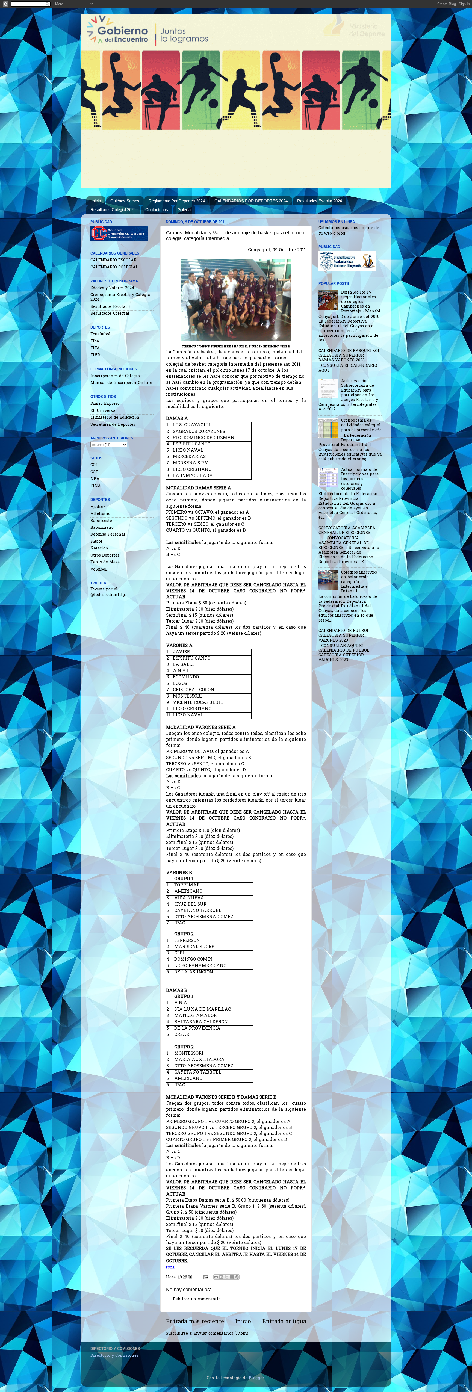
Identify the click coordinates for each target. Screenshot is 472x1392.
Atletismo (100, 514)
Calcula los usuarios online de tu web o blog (348, 231)
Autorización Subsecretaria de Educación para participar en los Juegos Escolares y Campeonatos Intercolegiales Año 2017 (348, 395)
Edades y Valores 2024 (112, 288)
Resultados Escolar (108, 307)
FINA (95, 486)
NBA (94, 479)
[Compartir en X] (226, 1277)
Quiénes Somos (124, 201)
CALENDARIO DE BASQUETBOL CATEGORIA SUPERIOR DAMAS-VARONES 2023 (349, 355)
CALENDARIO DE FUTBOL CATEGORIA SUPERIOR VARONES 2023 (343, 635)
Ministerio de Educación (115, 418)
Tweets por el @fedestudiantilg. (108, 592)
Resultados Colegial (109, 314)
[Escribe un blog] (221, 1277)
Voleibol (98, 569)
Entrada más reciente (195, 1322)
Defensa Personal (107, 534)
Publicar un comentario (197, 1299)
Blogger (256, 1378)
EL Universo (102, 411)
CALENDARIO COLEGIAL (114, 267)
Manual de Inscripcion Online (121, 383)
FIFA (95, 348)
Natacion (99, 548)
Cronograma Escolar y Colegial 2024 (121, 297)
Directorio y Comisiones (114, 1356)
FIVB (95, 355)
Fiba (94, 341)
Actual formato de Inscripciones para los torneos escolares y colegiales (360, 479)
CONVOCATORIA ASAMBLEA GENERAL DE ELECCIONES (346, 530)
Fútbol (96, 542)
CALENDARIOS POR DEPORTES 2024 (251, 201)
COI (93, 465)
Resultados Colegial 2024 (113, 209)
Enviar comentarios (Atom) (221, 1334)
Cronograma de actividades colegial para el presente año (361, 425)
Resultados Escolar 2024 (319, 201)
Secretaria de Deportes (112, 425)
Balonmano (102, 528)
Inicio (96, 201)
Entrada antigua (284, 1322)
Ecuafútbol (100, 334)
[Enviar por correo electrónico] (216, 1277)
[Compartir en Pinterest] (237, 1277)
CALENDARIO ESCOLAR (113, 260)
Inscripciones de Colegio (115, 376)
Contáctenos (156, 209)
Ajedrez (97, 507)
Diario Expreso (105, 404)
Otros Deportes (104, 555)
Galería (184, 209)
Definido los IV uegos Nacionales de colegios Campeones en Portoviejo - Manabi (360, 302)
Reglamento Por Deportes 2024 (177, 201)
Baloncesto (101, 521)
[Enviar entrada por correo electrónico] (206, 1277)
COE (94, 472)
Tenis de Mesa (105, 562)
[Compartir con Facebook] (231, 1277)
